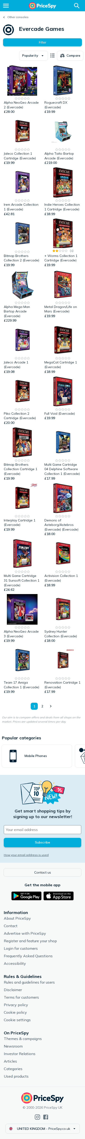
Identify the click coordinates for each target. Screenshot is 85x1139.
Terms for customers (21, 997)
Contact (10, 925)
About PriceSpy (17, 918)
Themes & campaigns (23, 1038)
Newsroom (13, 1046)
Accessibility (15, 963)
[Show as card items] (52, 55)
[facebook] (45, 1117)
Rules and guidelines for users (29, 982)
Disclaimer (13, 989)
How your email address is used (26, 855)
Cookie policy (15, 1012)
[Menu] (6, 5)
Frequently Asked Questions (28, 956)
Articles (10, 1061)
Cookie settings (17, 1019)
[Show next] (50, 706)
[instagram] (37, 1117)
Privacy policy (16, 1004)
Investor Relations (19, 1053)
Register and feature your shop (30, 940)
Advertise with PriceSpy (25, 933)
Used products (16, 1076)
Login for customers (21, 948)
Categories (13, 1068)
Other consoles (18, 17)
